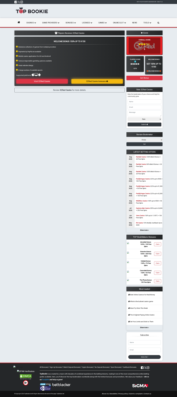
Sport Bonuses (116, 367)
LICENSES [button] (86, 23)
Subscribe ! (144, 357)
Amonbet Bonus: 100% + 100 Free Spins (145, 244)
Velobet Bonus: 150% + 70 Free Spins (146, 263)
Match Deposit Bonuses (72, 367)
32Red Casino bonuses (96, 81)
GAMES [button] (101, 23)
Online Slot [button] (118, 23)
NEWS (134, 23)
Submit (143, 124)
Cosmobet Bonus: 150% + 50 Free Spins (146, 273)
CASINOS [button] (30, 23)
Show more (144, 230)
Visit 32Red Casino (42, 81)
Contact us (147, 394)
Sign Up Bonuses (56, 367)
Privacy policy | (123, 394)
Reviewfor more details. (69, 90)
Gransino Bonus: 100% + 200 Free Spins (145, 254)
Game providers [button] (50, 23)
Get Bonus (144, 78)
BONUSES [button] (70, 23)
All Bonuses (44, 367)
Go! (144, 144)
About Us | (105, 394)
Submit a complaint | (136, 394)
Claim (158, 244)
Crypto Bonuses (87, 367)
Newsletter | (114, 394)
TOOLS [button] (146, 23)
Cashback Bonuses (129, 367)
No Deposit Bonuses (102, 367)
